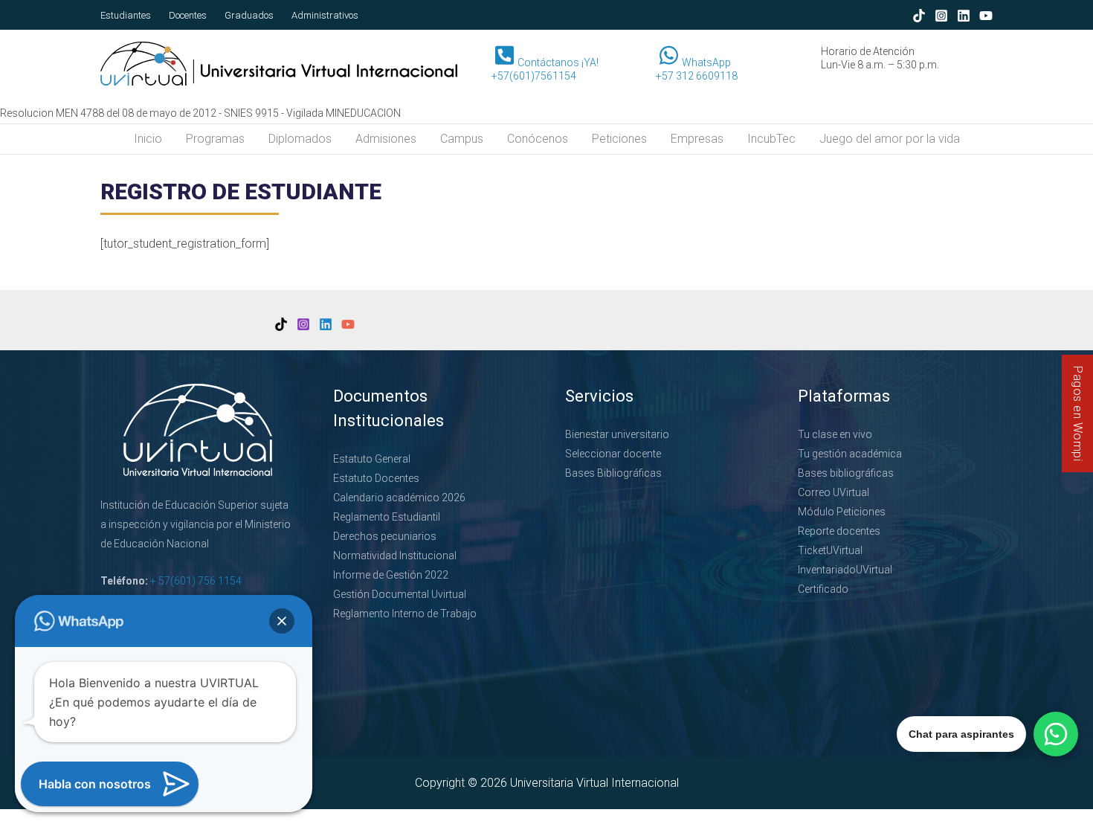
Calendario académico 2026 (399, 497)
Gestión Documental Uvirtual (399, 594)
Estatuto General (371, 459)
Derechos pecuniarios (384, 536)
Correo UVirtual (833, 492)
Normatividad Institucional (395, 555)
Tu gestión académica (850, 454)
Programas (215, 139)
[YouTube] (986, 15)
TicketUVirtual (830, 550)
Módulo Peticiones (842, 512)
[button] (281, 621)
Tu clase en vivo (835, 434)
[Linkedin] (963, 15)
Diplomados (300, 139)
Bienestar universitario (617, 434)
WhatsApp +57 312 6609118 (697, 69)
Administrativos (324, 15)
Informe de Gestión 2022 (390, 575)
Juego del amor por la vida (889, 139)
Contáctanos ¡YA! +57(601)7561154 (545, 69)
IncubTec (771, 139)
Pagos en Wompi (1078, 413)
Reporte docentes (839, 531)
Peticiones (619, 139)
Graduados (249, 15)
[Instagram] (941, 15)
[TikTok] (919, 15)
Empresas (697, 139)
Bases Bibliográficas (613, 473)
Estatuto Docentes (376, 478)
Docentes (188, 15)
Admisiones (385, 139)
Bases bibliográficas (846, 473)
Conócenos (537, 139)
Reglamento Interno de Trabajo (405, 614)
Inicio (148, 139)
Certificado (823, 589)
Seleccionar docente (613, 454)
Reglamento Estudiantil (386, 517)
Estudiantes (125, 15)
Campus (461, 139)
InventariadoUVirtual (845, 570)
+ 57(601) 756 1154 (196, 581)
